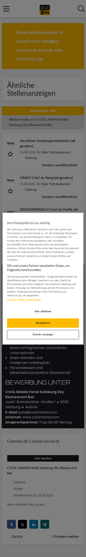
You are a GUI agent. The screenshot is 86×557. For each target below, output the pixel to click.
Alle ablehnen (43, 311)
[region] (43, 278)
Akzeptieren (43, 323)
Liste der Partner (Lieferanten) (24, 300)
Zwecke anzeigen (43, 334)
